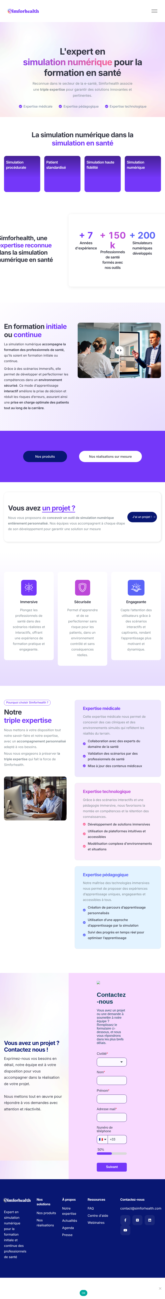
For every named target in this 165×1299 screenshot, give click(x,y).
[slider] (119, 350)
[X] (137, 1220)
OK (84, 1293)
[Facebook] (125, 1220)
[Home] (23, 11)
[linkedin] (150, 1220)
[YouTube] (125, 1230)
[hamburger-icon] (154, 11)
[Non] (160, 1288)
